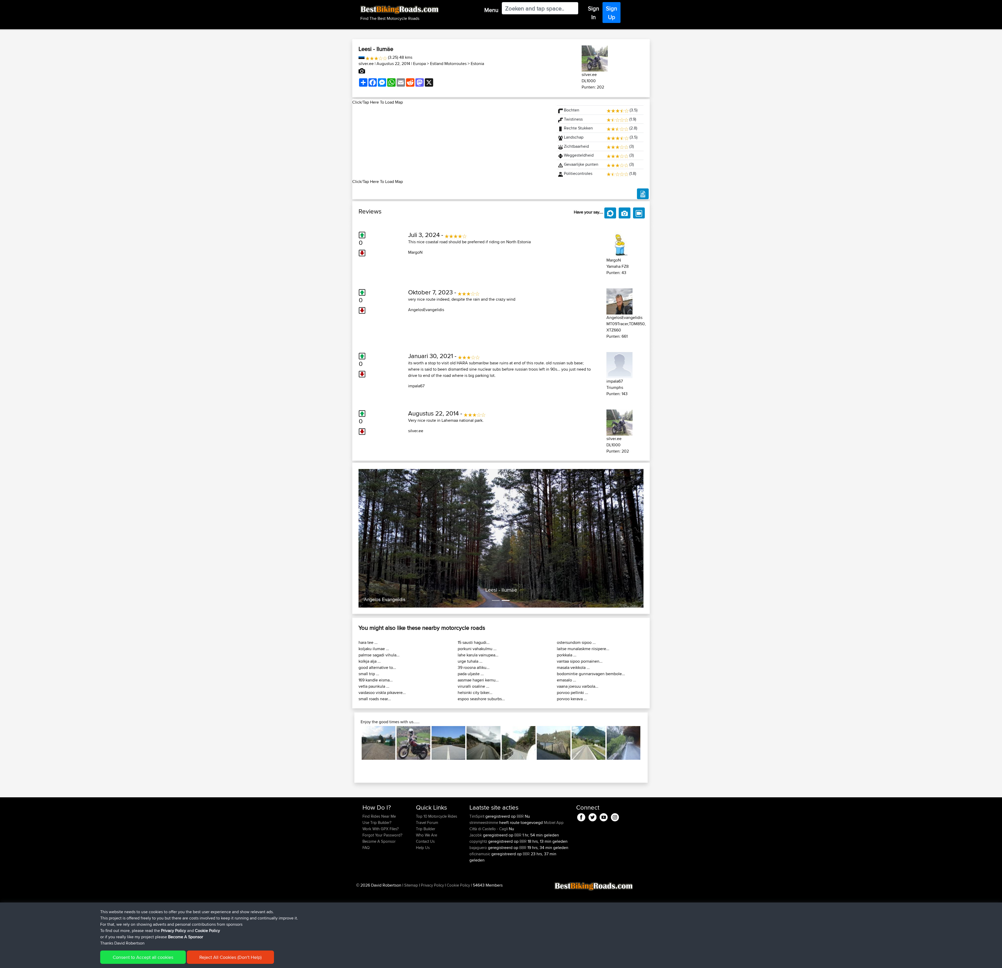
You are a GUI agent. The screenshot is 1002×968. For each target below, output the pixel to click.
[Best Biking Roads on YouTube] (604, 816)
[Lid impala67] (619, 364)
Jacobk (476, 835)
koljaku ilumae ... (374, 649)
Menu (491, 10)
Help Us (423, 847)
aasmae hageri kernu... (478, 680)
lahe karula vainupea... (478, 655)
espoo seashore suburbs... (481, 699)
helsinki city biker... (475, 693)
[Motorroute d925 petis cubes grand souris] (413, 743)
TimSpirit (477, 816)
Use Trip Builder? (376, 822)
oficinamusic (480, 854)
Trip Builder (425, 829)
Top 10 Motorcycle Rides (436, 816)
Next (648, 743)
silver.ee (366, 64)
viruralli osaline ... (473, 686)
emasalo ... (566, 680)
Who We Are (426, 835)
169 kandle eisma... (376, 680)
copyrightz (478, 841)
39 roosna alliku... (474, 667)
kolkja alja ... (370, 661)
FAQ (365, 847)
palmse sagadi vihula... (379, 655)
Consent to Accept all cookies (143, 957)
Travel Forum (427, 822)
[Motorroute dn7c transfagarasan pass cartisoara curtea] (378, 743)
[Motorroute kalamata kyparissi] (623, 743)
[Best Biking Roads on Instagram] (615, 816)
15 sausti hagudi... (474, 642)
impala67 (416, 386)
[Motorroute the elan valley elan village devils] (553, 743)
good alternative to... (377, 667)
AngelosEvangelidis (426, 310)
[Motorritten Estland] (362, 57)
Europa (419, 64)
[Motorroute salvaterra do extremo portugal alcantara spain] (448, 743)
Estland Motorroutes (448, 64)
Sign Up (611, 12)
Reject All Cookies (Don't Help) (230, 957)
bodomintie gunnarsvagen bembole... (591, 674)
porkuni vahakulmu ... (477, 649)
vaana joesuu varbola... (577, 686)
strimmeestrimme (484, 822)
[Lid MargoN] (619, 243)
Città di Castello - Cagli (488, 829)
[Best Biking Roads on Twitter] (592, 816)
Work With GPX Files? (380, 829)
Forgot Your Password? (382, 835)
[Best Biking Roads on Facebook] (581, 816)
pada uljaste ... (471, 674)
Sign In (593, 12)
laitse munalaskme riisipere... (583, 649)
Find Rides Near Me (379, 816)
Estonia (477, 64)
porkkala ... (566, 655)
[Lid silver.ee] (595, 58)
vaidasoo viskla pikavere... (382, 693)
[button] (380, 538)
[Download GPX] (643, 193)
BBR (520, 816)
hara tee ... (368, 642)
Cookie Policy (458, 885)
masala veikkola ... (573, 667)
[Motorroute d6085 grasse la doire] (483, 743)
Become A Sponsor (379, 841)
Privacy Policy (432, 885)
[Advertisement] (451, 142)
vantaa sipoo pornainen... (580, 661)
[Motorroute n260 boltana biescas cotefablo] (518, 743)
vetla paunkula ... (374, 686)
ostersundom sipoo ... (576, 642)
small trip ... (369, 674)
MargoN (415, 252)
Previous (354, 743)
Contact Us (425, 841)
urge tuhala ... (470, 661)
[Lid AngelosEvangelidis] (619, 301)
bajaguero (478, 847)
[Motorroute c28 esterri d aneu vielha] (588, 743)
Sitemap (411, 885)
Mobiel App (554, 822)
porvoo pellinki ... (572, 693)
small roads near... (375, 699)
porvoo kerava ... (572, 699)
